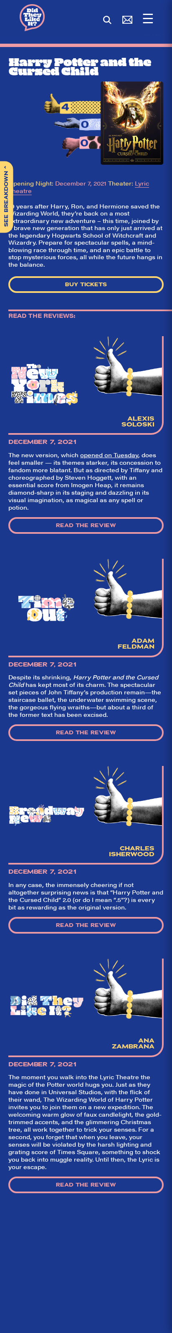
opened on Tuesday (109, 455)
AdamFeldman (136, 643)
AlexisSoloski (137, 421)
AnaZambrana (133, 1043)
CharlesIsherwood (131, 851)
